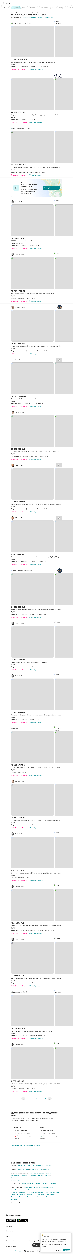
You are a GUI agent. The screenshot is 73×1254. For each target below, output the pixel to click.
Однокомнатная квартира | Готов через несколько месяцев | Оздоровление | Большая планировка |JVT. (36, 346)
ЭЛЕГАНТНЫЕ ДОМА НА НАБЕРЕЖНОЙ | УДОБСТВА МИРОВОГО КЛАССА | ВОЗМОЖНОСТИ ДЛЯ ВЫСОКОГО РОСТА (36, 767)
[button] (23, 1098)
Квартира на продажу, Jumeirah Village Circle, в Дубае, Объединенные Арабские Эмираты (36, 115)
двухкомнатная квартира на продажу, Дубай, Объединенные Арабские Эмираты (36, 504)
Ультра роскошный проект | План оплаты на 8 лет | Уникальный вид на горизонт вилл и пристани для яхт (36, 925)
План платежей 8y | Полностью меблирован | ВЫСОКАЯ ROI (29, 662)
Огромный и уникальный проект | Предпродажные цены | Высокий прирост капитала (36, 873)
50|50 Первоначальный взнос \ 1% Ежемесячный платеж (28, 241)
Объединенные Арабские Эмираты (22, 12)
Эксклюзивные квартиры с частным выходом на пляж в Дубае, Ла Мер (33, 62)
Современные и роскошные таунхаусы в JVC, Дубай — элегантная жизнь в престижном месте (36, 167)
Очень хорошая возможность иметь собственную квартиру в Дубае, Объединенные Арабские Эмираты (36, 557)
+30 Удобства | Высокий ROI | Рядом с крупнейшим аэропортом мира (32, 293)
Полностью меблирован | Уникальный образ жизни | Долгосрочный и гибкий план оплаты (36, 715)
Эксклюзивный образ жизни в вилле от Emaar (25, 399)
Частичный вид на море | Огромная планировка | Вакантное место (32, 1031)
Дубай (34, 12)
